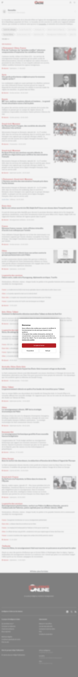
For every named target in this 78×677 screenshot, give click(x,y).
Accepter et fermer (39, 345)
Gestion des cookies (28, 340)
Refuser (47, 351)
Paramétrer (30, 351)
